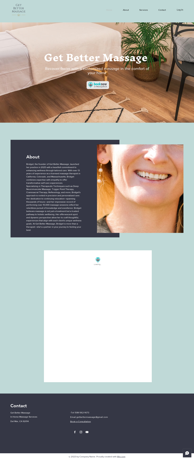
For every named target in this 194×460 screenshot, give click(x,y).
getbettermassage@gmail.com (92, 417)
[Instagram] (81, 432)
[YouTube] (87, 432)
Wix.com (121, 456)
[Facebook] (75, 432)
